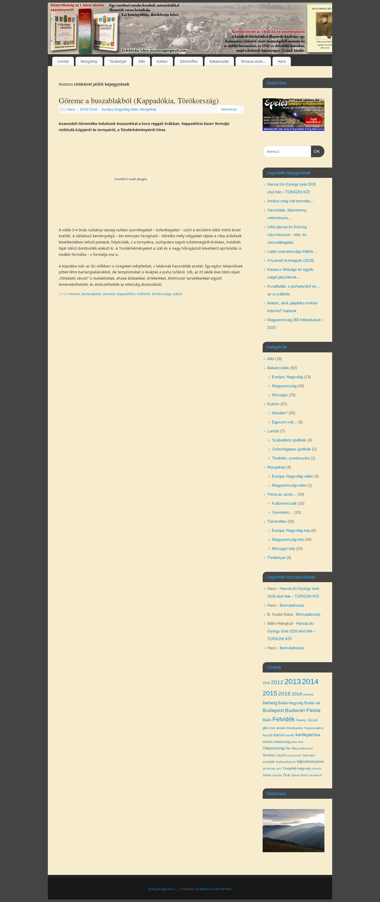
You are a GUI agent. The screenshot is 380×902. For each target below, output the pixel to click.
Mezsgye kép (283, 548)
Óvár (286, 775)
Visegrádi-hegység (296, 768)
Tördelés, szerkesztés (291, 458)
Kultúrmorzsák (284, 503)
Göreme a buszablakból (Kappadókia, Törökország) (139, 100)
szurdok (269, 762)
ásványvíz (315, 775)
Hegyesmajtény (314, 728)
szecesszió (294, 755)
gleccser (269, 728)
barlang (270, 702)
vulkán (177, 294)
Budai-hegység (290, 703)
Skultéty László (274, 755)
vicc (279, 768)
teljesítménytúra (310, 761)
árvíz (304, 775)
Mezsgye (280, 395)
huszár (268, 735)
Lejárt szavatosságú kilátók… (292, 251)
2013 (292, 681)
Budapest (273, 710)
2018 (297, 694)
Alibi (141, 61)
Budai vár (312, 703)
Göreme (109, 294)
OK (315, 151)
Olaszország (273, 748)
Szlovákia (308, 755)
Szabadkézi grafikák (289, 440)
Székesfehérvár (286, 761)
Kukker (162, 61)
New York (297, 741)
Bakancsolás (219, 61)
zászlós (277, 775)
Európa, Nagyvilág (287, 377)
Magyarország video (289, 485)
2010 (266, 683)
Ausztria (308, 694)
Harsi (282, 61)
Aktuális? (279, 413)
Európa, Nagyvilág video (120, 109)
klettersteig (282, 742)
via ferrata (269, 768)
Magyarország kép (288, 539)
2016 (284, 694)
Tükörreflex (189, 61)
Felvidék (283, 719)
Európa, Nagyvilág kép (291, 530)
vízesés (316, 768)
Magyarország (284, 386)
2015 (270, 693)
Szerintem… (282, 512)
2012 (277, 682)
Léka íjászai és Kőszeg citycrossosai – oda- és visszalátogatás (287, 234)
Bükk (267, 720)
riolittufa (143, 294)
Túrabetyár (117, 61)
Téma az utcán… (253, 61)
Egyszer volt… (284, 422)
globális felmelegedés (289, 728)
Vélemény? (229, 109)
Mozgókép (89, 61)
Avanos (74, 294)
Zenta (267, 775)
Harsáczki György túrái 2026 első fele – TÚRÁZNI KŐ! (291, 631)
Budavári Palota (303, 710)
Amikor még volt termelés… (291, 201)
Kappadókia (126, 294)
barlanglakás (91, 294)
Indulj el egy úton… (162, 889)
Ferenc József (306, 720)
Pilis (287, 748)
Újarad (295, 775)
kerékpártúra (307, 734)
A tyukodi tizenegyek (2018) (290, 260)
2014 (310, 681)
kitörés (268, 742)
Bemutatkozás (292, 605)
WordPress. (223, 889)
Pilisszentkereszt (302, 748)
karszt (279, 735)
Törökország (161, 294)
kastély (289, 735)
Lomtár (63, 61)
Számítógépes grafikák (291, 449)
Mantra (205, 889)
